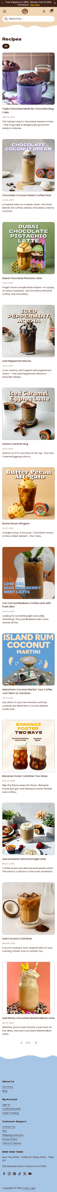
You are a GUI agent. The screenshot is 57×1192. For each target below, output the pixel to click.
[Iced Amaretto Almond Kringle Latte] (28, 829)
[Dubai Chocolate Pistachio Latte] (28, 248)
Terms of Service (11, 1143)
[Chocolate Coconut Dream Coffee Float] (28, 165)
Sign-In (6, 1104)
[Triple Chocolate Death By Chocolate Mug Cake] (28, 79)
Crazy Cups (28, 1188)
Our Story (7, 1086)
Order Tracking (10, 1113)
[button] (51, 11)
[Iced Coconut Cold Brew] (28, 908)
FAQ (4, 1130)
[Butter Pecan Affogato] (28, 493)
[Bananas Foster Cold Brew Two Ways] (28, 746)
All (6, 46)
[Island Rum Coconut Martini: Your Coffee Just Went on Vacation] (28, 659)
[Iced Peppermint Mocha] (28, 331)
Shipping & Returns (12, 1135)
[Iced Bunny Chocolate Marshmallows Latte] (28, 988)
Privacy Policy (9, 1139)
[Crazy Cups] (25, 11)
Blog (4, 1090)
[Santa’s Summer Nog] (28, 414)
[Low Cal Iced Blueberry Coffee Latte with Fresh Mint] (28, 573)
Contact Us (8, 1126)
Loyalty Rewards (11, 1108)
